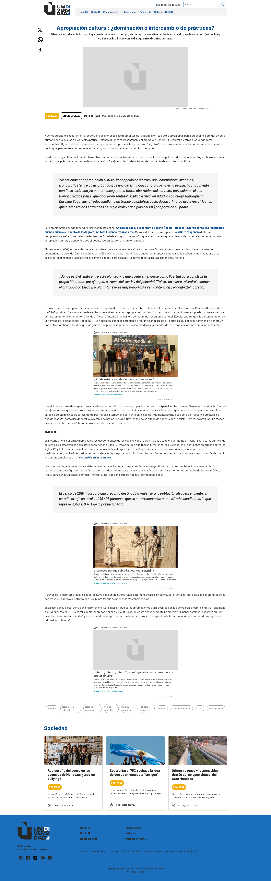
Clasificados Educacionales (177, 850)
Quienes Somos (99, 850)
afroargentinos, (216, 708)
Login (195, 850)
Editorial (85, 850)
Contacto (136, 850)
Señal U (84, 11)
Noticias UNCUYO (163, 11)
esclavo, (162, 708)
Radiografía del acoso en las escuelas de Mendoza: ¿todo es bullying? (71, 774)
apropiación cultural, (68, 708)
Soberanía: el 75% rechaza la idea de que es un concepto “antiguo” (135, 772)
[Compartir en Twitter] (40, 30)
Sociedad (51, 115)
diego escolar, (109, 708)
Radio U (95, 11)
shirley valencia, (126, 708)
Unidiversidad (71, 115)
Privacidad (115, 850)
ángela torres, (144, 708)
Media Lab (145, 11)
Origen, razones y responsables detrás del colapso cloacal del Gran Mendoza (195, 774)
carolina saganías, (89, 708)
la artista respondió (187, 232)
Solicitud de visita (152, 850)
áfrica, (199, 708)
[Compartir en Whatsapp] (40, 40)
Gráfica (126, 850)
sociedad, (52, 708)
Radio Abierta (110, 11)
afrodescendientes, (181, 708)
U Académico (129, 11)
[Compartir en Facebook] (40, 49)
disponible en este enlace (95, 457)
